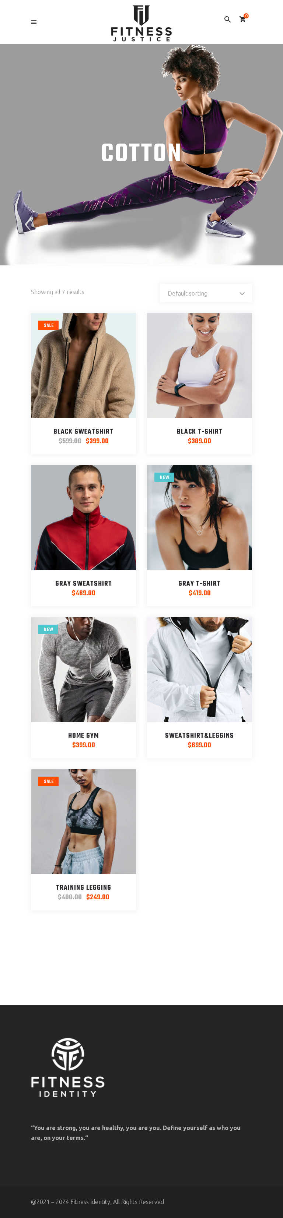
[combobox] (206, 293)
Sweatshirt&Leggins (199, 736)
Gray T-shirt (199, 584)
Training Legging (83, 888)
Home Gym (83, 736)
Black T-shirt (200, 432)
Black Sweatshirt (83, 432)
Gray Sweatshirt (83, 584)
